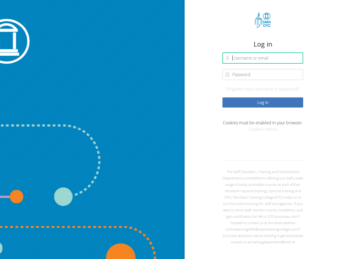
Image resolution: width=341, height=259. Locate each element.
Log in (263, 102)
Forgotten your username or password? (263, 89)
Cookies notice (262, 129)
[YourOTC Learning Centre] (262, 20)
